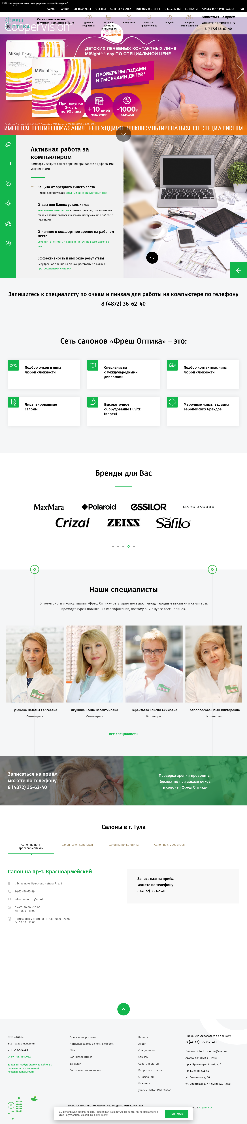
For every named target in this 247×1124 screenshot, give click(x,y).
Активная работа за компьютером (92, 1043)
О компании (172, 9)
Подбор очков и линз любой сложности (43, 369)
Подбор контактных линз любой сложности (205, 369)
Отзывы (100, 9)
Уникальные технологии (53, 210)
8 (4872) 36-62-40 (201, 1042)
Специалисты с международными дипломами (121, 372)
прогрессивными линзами (54, 268)
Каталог (52, 9)
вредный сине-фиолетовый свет (86, 192)
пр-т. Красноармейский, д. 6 (203, 1064)
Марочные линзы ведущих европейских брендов (206, 406)
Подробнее (52, 43)
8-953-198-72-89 (24, 891)
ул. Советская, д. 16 (198, 1077)
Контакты (191, 9)
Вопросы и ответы (148, 9)
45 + (72, 1050)
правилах (102, 1115)
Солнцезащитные (81, 1057)
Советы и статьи (120, 9)
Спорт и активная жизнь (85, 1070)
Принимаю (177, 1113)
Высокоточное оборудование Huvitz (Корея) (122, 409)
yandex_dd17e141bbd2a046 (218, 9)
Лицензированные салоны (41, 406)
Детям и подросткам (83, 1037)
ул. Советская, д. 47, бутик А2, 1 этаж (208, 1083)
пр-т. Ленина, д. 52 (197, 1070)
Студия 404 (205, 1107)
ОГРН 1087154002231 (20, 1056)
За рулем (75, 1063)
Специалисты (82, 9)
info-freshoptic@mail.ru (30, 899)
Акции (65, 9)
